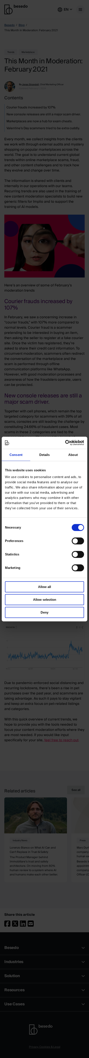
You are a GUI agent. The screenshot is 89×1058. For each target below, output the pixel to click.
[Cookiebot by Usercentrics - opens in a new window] (65, 443)
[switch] (78, 540)
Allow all (44, 587)
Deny (44, 612)
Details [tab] (44, 455)
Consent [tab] (16, 455)
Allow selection (44, 599)
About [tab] (73, 455)
